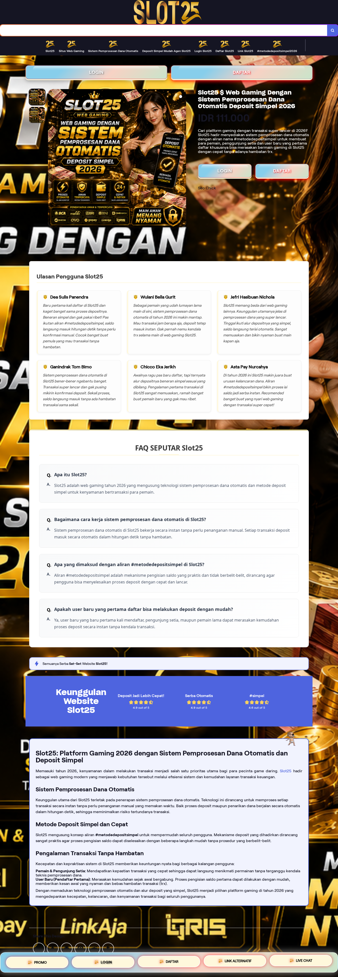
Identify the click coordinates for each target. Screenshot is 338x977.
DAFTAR (242, 72)
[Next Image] (182, 159)
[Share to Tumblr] (108, 948)
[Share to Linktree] (66, 948)
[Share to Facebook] (53, 948)
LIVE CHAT (304, 962)
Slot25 (285, 771)
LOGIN (96, 72)
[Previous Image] (52, 159)
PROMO (40, 961)
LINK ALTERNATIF (238, 962)
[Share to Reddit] (94, 948)
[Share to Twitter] (39, 948)
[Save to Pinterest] (80, 948)
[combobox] (163, 30)
